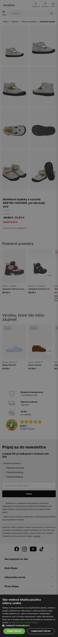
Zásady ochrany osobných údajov (23, 622)
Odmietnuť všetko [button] (41, 631)
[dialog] (29, 318)
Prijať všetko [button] (14, 631)
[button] (29, 625)
